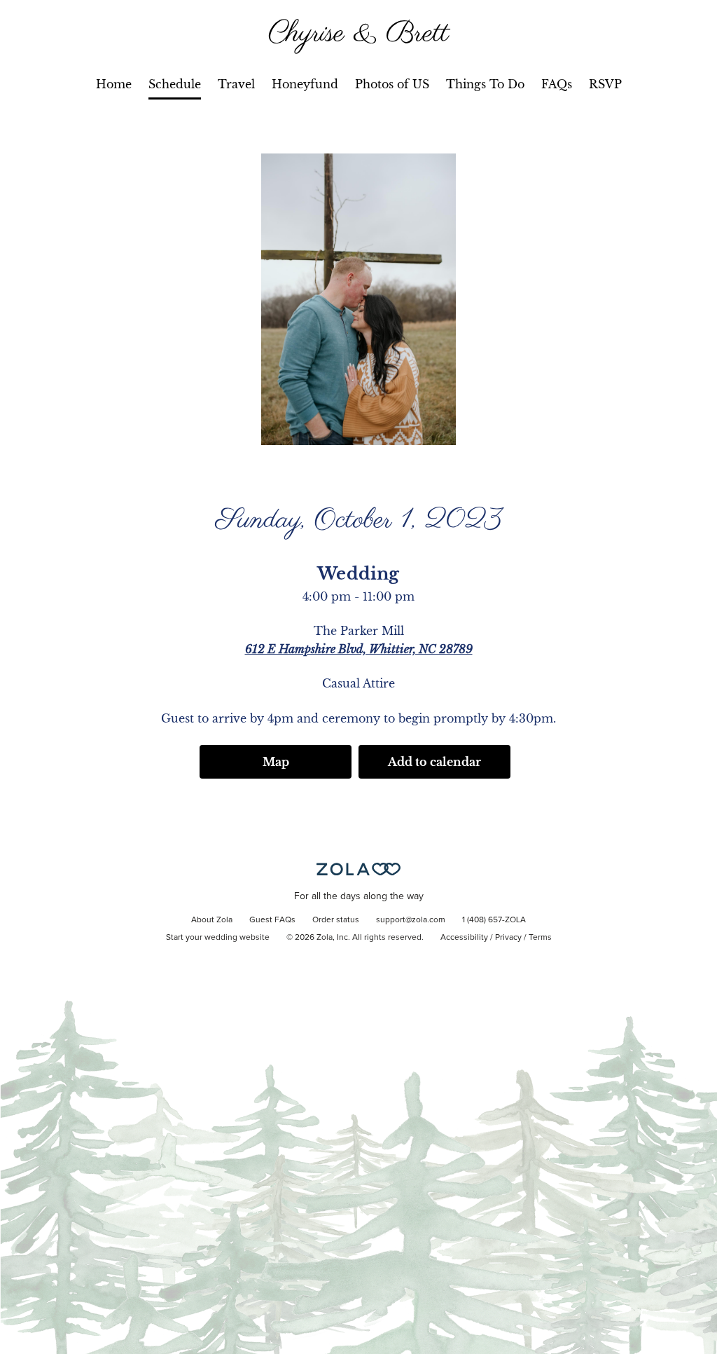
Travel (236, 84)
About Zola (211, 920)
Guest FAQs (272, 920)
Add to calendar (434, 762)
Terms (540, 938)
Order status (335, 920)
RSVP (605, 84)
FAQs (556, 84)
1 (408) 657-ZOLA (494, 920)
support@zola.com (410, 920)
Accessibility (464, 938)
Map (276, 762)
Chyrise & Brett (358, 34)
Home (114, 84)
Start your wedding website (218, 938)
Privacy (508, 938)
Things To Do (485, 84)
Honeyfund (305, 84)
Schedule (174, 84)
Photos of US (392, 84)
